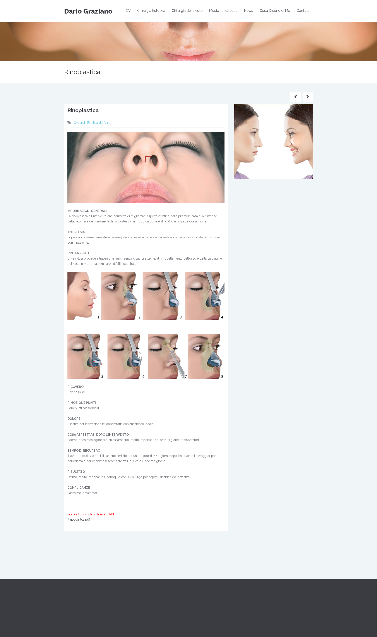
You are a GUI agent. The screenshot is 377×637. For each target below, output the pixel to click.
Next (320, 145)
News (248, 11)
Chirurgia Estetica (151, 11)
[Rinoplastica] (273, 141)
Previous (227, 145)
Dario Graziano (88, 11)
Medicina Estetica (223, 11)
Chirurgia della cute (187, 11)
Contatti (303, 11)
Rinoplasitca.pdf (78, 519)
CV (128, 11)
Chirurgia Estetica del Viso (92, 122)
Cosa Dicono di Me (275, 11)
